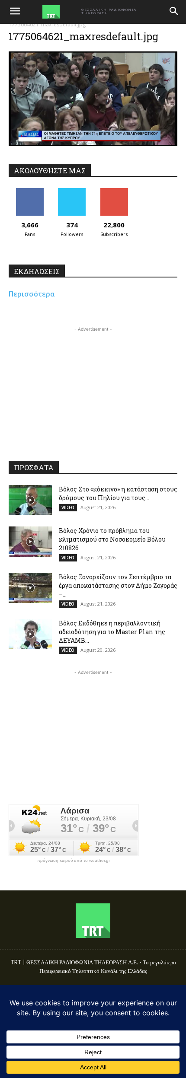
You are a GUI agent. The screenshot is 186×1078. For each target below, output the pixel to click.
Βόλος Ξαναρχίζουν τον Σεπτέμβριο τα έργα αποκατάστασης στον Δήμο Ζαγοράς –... (118, 585)
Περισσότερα (32, 294)
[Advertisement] (93, 388)
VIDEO (67, 507)
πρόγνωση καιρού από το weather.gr (73, 860)
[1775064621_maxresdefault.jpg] (93, 143)
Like (30, 191)
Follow (72, 191)
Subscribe (114, 191)
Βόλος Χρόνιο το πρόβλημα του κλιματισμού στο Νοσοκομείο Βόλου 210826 (112, 539)
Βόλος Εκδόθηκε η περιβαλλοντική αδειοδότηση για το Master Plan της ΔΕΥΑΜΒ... (112, 631)
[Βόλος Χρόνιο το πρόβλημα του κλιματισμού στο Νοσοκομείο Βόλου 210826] (30, 541)
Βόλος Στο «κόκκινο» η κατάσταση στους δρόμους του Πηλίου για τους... (118, 493)
